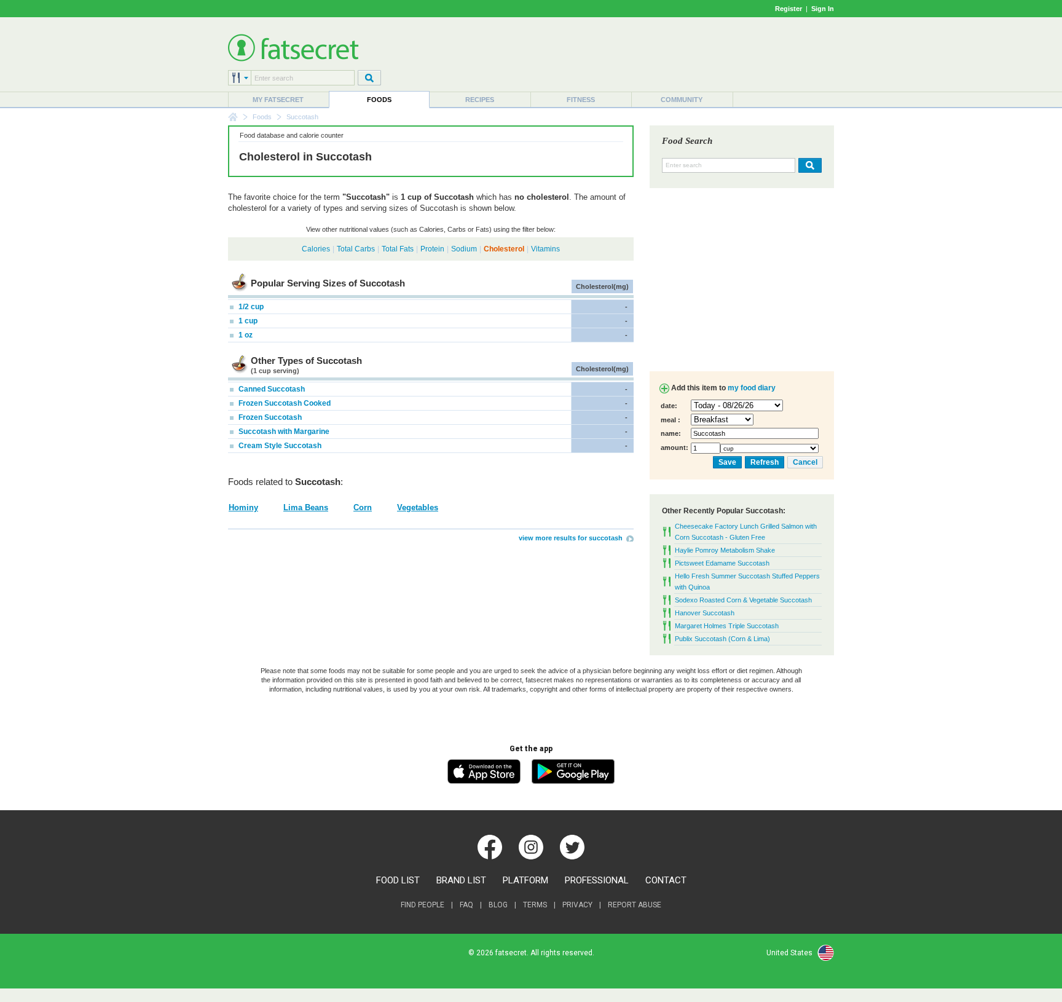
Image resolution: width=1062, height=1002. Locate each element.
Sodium (464, 249)
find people (422, 905)
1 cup (247, 321)
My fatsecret (278, 99)
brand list (461, 880)
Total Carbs (356, 249)
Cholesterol (504, 249)
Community (681, 99)
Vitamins (545, 249)
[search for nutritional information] (808, 165)
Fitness (581, 99)
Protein (432, 249)
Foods (379, 99)
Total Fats (398, 249)
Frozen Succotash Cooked (284, 403)
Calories (316, 249)
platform (525, 880)
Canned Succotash (271, 389)
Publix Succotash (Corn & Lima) (722, 638)
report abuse (634, 905)
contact (665, 880)
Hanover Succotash (704, 613)
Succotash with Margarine (283, 431)
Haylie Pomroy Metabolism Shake (725, 550)
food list (398, 880)
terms (535, 905)
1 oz (245, 335)
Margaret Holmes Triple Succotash (727, 625)
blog (498, 905)
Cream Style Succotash (279, 445)
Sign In (822, 8)
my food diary (752, 388)
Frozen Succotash (269, 417)
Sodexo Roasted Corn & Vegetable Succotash (743, 600)
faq (466, 905)
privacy (577, 905)
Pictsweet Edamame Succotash (722, 563)
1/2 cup (250, 306)
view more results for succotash (571, 538)
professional (597, 880)
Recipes (479, 99)
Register (788, 8)
